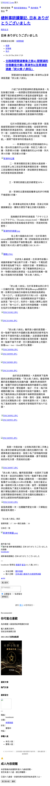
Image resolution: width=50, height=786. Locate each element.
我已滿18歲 (6, 781)
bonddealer (5, 552)
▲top (3, 578)
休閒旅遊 (20, 41)
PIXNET (10, 751)
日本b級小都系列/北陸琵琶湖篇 (28, 574)
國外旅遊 (19, 571)
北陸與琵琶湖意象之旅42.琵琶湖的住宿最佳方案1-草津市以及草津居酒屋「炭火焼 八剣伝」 (27, 65)
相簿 (7, 46)
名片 (7, 51)
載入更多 (5, 582)
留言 (23, 565)
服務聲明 (25, 754)
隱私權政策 (41, 751)
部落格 (8, 49)
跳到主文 (4, 30)
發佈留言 (5, 597)
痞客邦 (18, 565)
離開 (13, 781)
